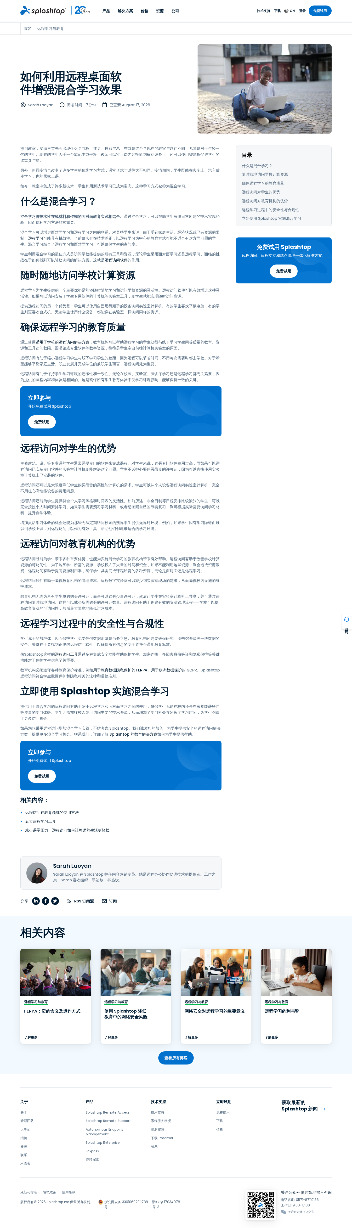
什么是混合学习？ (257, 166)
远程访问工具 (66, 654)
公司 (175, 11)
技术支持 (263, 10)
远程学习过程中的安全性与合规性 (270, 210)
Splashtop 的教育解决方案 (133, 734)
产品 (106, 11)
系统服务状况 (161, 1120)
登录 (302, 10)
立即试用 (224, 1101)
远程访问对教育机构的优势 (265, 201)
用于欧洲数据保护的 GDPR (174, 670)
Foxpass (92, 1151)
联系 (23, 1155)
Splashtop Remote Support (108, 1120)
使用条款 (68, 1192)
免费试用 (320, 10)
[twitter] (55, 901)
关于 (24, 1101)
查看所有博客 (176, 1058)
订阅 (113, 901)
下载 (277, 10)
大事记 (25, 1129)
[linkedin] (36, 901)
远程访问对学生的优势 (261, 192)
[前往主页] (43, 10)
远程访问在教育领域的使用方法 (52, 812)
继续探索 (92, 1159)
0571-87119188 (307, 1199)
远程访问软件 (116, 260)
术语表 (25, 1163)
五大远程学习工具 (40, 821)
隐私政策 (49, 1192)
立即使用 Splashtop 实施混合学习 (271, 218)
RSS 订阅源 (84, 901)
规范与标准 (28, 1192)
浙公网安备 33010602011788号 (126, 1202)
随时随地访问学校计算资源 (265, 174)
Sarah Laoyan (40, 105)
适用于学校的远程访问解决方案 (62, 342)
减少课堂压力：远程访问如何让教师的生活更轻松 (67, 830)
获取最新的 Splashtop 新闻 (300, 1105)
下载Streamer (162, 1138)
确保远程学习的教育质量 (263, 183)
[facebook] (45, 901)
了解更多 (31, 1037)
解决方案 (125, 11)
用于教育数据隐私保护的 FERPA (120, 670)
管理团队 (27, 1120)
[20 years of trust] (79, 10)
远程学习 (35, 238)
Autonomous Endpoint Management (104, 1132)
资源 (160, 11)
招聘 (23, 1138)
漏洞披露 (157, 1129)
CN (292, 10)
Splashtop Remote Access (108, 1112)
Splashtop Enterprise (103, 1142)
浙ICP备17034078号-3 (166, 1202)
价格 (144, 11)
